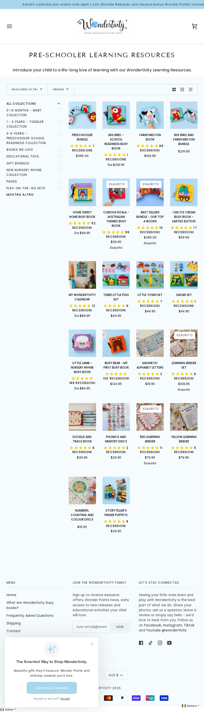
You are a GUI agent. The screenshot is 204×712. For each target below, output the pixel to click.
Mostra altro (20, 194)
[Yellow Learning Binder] (184, 417)
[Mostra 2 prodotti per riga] (174, 89)
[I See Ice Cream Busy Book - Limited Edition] (184, 192)
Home (11, 595)
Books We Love (19, 149)
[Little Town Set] (150, 275)
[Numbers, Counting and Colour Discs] (82, 490)
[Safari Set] (184, 275)
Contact (13, 631)
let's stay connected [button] (159, 582)
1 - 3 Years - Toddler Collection (25, 124)
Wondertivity (99, 688)
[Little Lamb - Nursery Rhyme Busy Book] (82, 343)
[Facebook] (141, 642)
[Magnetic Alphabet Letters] (150, 343)
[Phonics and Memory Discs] (116, 417)
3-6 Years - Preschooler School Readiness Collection (26, 138)
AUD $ (114, 675)
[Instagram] (160, 642)
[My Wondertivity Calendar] (82, 275)
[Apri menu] (13, 26)
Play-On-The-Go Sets (26, 188)
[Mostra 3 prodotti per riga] (182, 89)
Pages (11, 181)
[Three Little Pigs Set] (116, 275)
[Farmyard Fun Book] (150, 115)
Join (120, 627)
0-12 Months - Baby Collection (24, 112)
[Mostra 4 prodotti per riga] (192, 89)
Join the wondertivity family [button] (99, 582)
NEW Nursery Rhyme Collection (24, 172)
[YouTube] (169, 642)
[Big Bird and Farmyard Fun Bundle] (184, 115)
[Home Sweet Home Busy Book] (82, 192)
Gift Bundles (18, 163)
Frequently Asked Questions (29, 615)
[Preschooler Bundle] (82, 115)
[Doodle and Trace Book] (82, 417)
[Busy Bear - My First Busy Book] (116, 343)
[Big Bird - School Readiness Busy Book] (116, 115)
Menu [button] (10, 582)
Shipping (13, 623)
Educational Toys (22, 156)
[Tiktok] (150, 642)
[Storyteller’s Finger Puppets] (116, 490)
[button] (81, 146)
